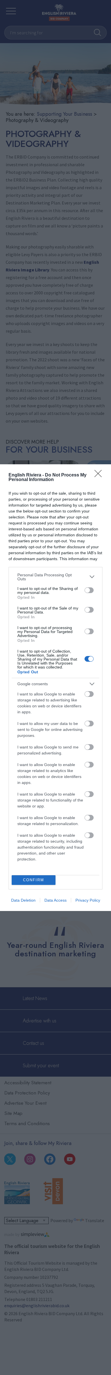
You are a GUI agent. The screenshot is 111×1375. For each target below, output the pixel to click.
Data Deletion (23, 900)
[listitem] (55, 577)
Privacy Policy (87, 900)
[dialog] (55, 687)
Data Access (55, 900)
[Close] (99, 475)
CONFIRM (33, 880)
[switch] (89, 590)
